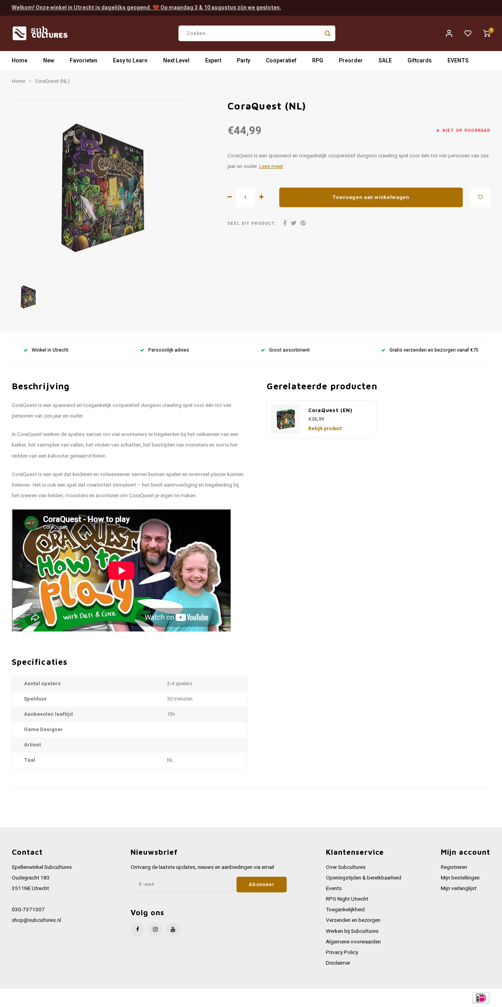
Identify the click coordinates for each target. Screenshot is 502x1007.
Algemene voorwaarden (353, 942)
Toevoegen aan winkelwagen (371, 197)
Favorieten (83, 61)
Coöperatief (281, 61)
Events (334, 888)
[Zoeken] (327, 33)
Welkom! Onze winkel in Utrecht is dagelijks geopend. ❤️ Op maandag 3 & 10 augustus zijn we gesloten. (146, 8)
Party (243, 61)
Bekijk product (325, 428)
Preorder (351, 61)
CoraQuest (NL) (52, 81)
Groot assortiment (289, 350)
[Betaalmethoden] (480, 997)
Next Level (176, 61)
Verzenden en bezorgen (353, 920)
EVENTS (458, 61)
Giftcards (419, 61)
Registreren (454, 867)
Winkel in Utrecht (50, 350)
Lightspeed (118, 997)
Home (19, 61)
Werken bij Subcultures (352, 931)
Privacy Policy (342, 952)
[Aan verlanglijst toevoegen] (480, 197)
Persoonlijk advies (168, 350)
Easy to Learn (130, 61)
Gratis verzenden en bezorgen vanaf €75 (433, 350)
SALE (385, 61)
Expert (213, 61)
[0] (486, 33)
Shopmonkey (170, 997)
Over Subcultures (346, 867)
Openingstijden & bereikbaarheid (363, 878)
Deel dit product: (251, 223)
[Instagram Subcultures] (155, 929)
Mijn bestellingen (460, 878)
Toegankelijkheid (345, 910)
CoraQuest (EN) (330, 410)
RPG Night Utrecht (347, 899)
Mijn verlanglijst (459, 888)
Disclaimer (338, 963)
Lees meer (271, 166)
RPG (317, 61)
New (48, 61)
